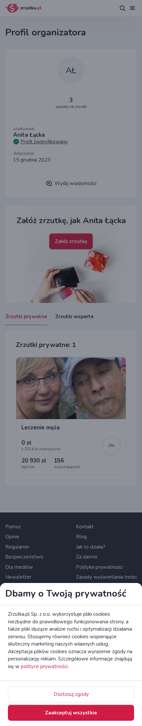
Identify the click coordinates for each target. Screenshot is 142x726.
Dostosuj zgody (71, 694)
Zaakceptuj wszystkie (71, 712)
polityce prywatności (44, 666)
